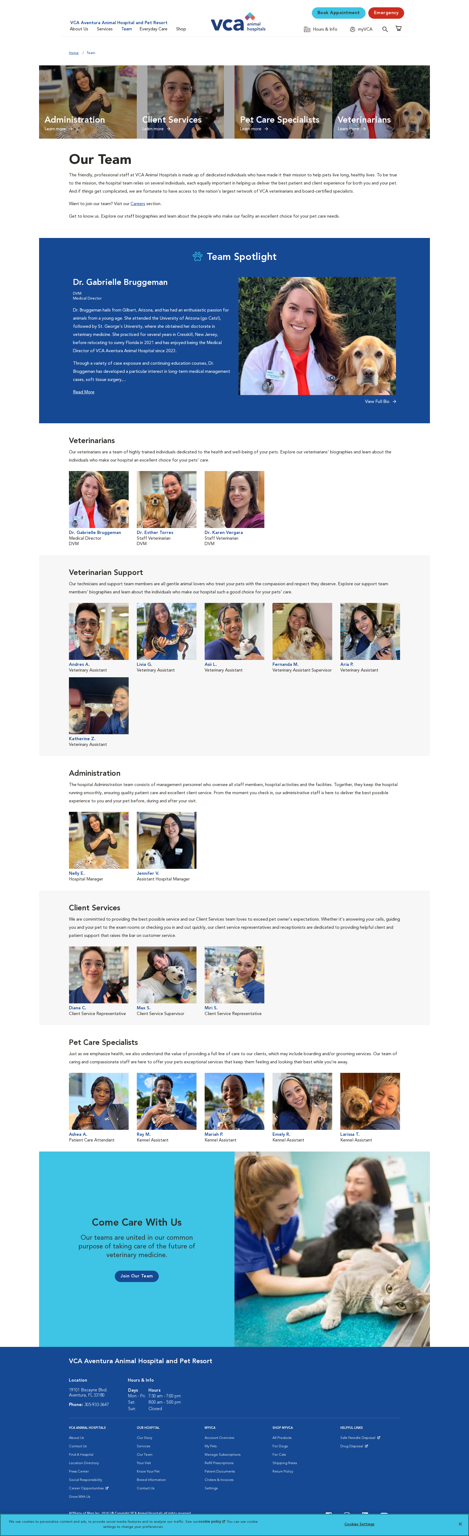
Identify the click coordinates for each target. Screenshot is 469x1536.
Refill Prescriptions (219, 1463)
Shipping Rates (284, 1463)
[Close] (460, 1524)
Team (126, 29)
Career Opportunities (87, 1490)
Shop (181, 29)
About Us (79, 29)
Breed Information (151, 1480)
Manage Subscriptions (222, 1455)
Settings (211, 1488)
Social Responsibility (85, 1480)
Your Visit (144, 1463)
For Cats (279, 1455)
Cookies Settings (359, 1524)
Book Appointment (339, 13)
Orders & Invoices (219, 1480)
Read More (83, 392)
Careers (138, 204)
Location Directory (84, 1463)
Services (105, 29)
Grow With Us (79, 1497)
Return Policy (282, 1471)
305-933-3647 (96, 1405)
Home (74, 53)
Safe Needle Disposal (358, 1439)
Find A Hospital (81, 1455)
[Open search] (386, 29)
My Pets (211, 1446)
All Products (281, 1438)
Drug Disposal (354, 1448)
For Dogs (280, 1446)
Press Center (79, 1471)
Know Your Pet (148, 1471)
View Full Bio (378, 402)
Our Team (145, 1455)
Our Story (144, 1438)
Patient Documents (220, 1471)
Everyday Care (153, 29)
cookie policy (211, 1522)
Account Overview (219, 1438)
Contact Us (78, 1446)
